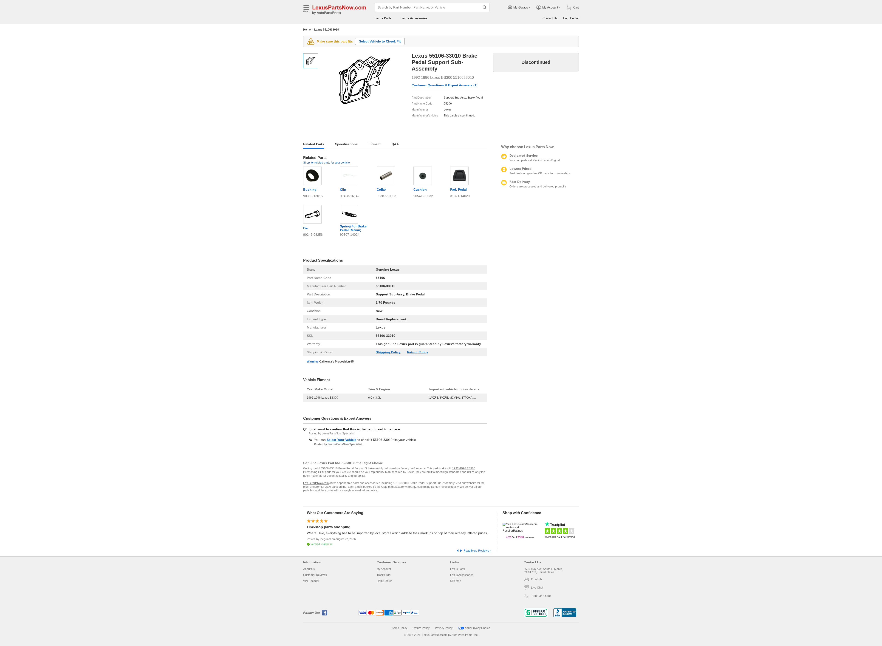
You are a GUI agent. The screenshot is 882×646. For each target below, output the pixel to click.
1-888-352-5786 (541, 596)
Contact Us (550, 18)
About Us (309, 569)
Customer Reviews (315, 575)
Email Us (536, 579)
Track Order (384, 575)
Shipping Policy (388, 352)
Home (307, 29)
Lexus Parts (383, 18)
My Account (384, 569)
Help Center (571, 18)
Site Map (455, 581)
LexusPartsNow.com (316, 483)
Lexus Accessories (414, 18)
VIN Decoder (311, 581)
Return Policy (417, 352)
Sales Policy (399, 628)
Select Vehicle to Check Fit (380, 41)
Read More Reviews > (477, 550)
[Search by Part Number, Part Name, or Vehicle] (484, 7)
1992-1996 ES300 (463, 468)
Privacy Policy (443, 628)
